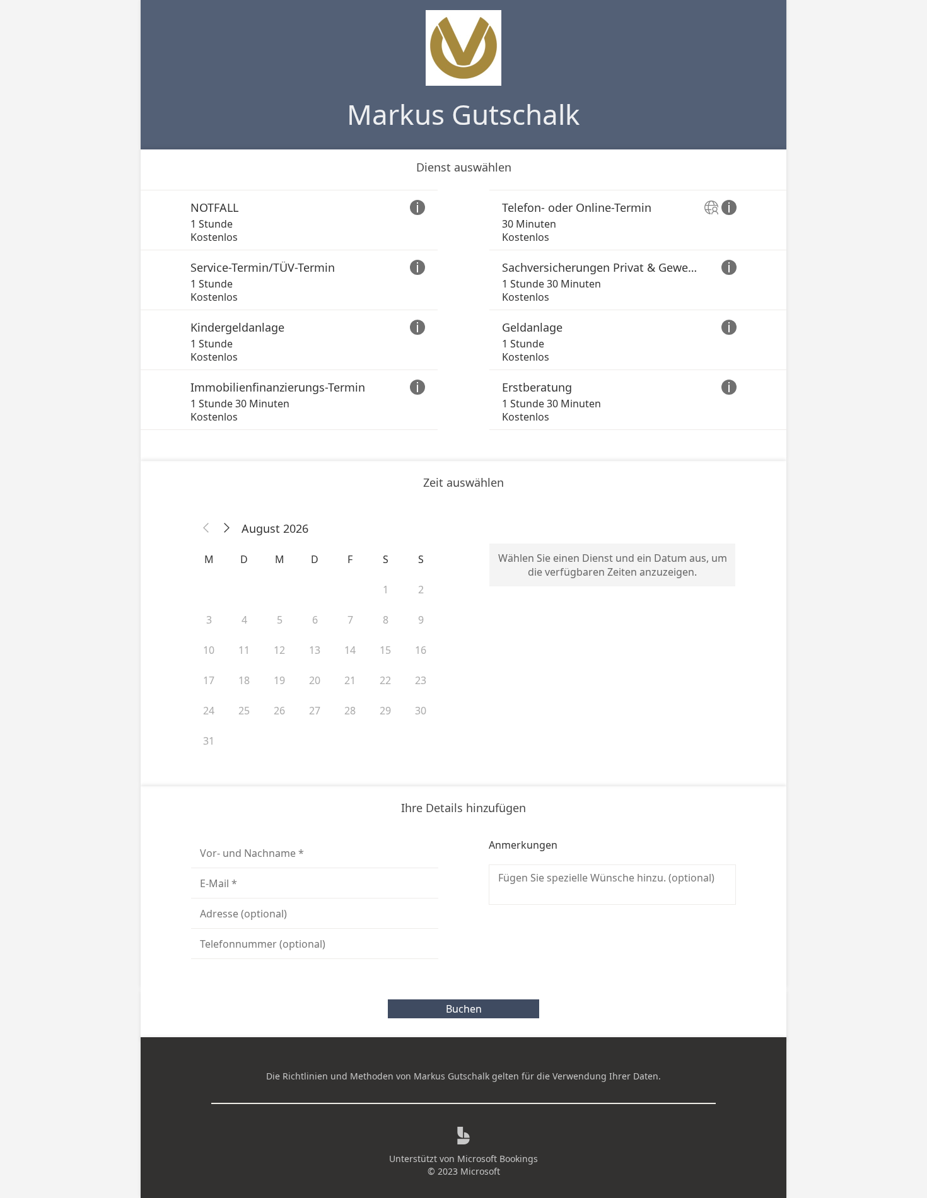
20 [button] (314, 680)
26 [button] (279, 711)
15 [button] (385, 650)
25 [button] (244, 711)
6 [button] (315, 620)
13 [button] (314, 650)
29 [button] (385, 711)
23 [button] (420, 680)
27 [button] (314, 711)
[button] (206, 528)
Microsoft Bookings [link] (497, 1159)
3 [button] (209, 620)
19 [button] (279, 680)
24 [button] (208, 711)
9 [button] (421, 620)
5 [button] (280, 620)
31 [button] (208, 741)
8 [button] (385, 620)
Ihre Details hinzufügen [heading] (463, 807)
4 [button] (244, 620)
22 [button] (385, 680)
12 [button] (279, 650)
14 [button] (350, 650)
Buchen (464, 1009)
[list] (463, 310)
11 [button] (244, 650)
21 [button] (350, 680)
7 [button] (350, 620)
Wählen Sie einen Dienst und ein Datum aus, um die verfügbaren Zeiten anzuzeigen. (612, 565)
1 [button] (385, 589)
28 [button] (350, 711)
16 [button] (420, 650)
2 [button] (421, 589)
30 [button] (420, 711)
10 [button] (208, 650)
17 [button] (208, 680)
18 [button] (244, 680)
